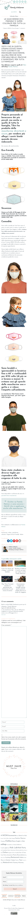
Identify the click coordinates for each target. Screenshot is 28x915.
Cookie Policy (14, 908)
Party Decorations (19, 855)
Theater (17, 860)
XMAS (11, 862)
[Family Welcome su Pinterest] (22, 2)
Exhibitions (19, 844)
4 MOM (4, 835)
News (16, 16)
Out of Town (22, 852)
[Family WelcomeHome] (14, 7)
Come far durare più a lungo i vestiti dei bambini (7, 570)
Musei (23, 850)
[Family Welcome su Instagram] (17, 2)
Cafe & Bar (6, 838)
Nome (4, 881)
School (25, 857)
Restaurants (15, 857)
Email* (4, 877)
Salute (21, 534)
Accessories (4, 532)
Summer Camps (10, 860)
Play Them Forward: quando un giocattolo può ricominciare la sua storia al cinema (7, 587)
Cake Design (12, 838)
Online (5, 852)
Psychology (8, 857)
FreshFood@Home (5, 847)
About (4, 896)
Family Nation (13, 66)
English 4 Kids (20, 841)
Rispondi (3, 614)
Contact (11, 896)
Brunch (2, 838)
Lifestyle (12, 16)
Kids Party (22, 848)
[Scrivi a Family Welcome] (25, 2)
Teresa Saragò (15, 28)
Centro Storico (20, 838)
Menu (15, 12)
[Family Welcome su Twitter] (20, 2)
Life (1, 850)
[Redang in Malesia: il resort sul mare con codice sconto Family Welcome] (20, 563)
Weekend (6, 862)
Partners (17, 896)
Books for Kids (23, 835)
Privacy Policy (7, 908)
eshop (9, 532)
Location (5, 850)
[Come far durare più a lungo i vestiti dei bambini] (7, 563)
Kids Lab (13, 848)
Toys (20, 860)
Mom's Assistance (12, 850)
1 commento (22, 28)
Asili (18, 835)
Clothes (8, 841)
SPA (5, 860)
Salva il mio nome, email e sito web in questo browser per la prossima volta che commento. (13, 738)
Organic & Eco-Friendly (13, 534)
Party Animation (8, 855)
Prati (4, 857)
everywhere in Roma (11, 844)
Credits (14, 905)
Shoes (2, 860)
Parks (2, 855)
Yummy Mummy (18, 862)
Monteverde (19, 850)
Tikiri (24, 65)
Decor (14, 841)
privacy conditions (18, 885)
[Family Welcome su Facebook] (14, 2)
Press (24, 896)
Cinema (3, 841)
